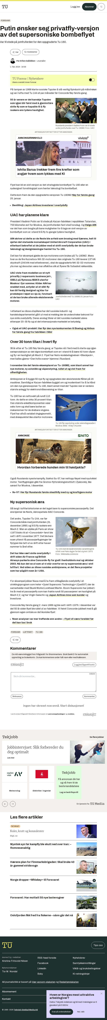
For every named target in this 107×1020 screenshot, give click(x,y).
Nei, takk (80, 1012)
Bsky (40, 974)
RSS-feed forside (46, 958)
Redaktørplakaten (69, 982)
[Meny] (101, 6)
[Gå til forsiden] (5, 7)
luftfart (28, 632)
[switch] (92, 79)
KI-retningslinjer (81, 974)
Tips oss (98, 945)
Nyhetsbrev (79, 958)
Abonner (89, 6)
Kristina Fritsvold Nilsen (15, 961)
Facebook (42, 963)
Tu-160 (39, 632)
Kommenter (32, 52)
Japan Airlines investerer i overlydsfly (46, 205)
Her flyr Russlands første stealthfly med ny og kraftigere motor (56, 492)
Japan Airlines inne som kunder (67, 595)
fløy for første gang (83, 195)
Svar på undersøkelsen (61, 1012)
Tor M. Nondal (9, 971)
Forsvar (5, 21)
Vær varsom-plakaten (43, 982)
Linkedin (41, 968)
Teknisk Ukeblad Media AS (26, 1010)
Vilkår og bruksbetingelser (86, 968)
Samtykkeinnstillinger (84, 963)
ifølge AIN (90, 225)
